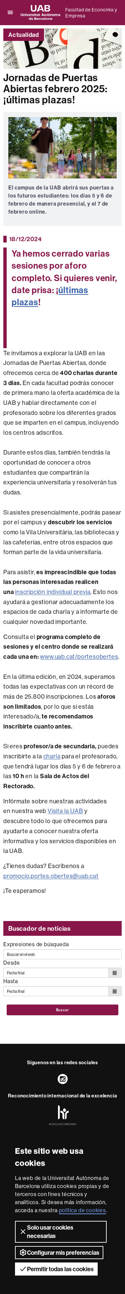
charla (52, 756)
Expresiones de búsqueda (36, 944)
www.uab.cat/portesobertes (79, 656)
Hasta (10, 981)
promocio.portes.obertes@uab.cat (51, 876)
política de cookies (82, 1210)
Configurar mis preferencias (63, 1252)
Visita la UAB (65, 811)
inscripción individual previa (52, 592)
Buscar (62, 1010)
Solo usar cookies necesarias (50, 1232)
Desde (11, 962)
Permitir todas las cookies (60, 1269)
